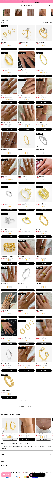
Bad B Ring (20, 95)
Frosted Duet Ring (40, 176)
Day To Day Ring (22, 337)
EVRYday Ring (39, 69)
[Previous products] (2, 429)
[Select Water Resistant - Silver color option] (43, 72)
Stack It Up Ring (39, 310)
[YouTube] (16, 472)
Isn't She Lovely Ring (5, 122)
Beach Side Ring (22, 203)
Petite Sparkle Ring (5, 149)
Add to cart (9, 75)
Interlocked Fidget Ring (6, 69)
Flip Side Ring (4, 337)
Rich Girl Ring (39, 122)
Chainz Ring (38, 229)
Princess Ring (21, 310)
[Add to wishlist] (2, 39)
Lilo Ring (20, 149)
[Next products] (50, 429)
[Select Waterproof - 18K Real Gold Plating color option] (8, 46)
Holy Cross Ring (39, 95)
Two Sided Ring (21, 363)
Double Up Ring (39, 203)
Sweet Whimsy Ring (22, 176)
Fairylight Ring (21, 283)
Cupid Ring (21, 229)
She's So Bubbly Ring (6, 229)
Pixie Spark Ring (22, 69)
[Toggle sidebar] (45, 6)
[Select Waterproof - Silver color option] (10, 46)
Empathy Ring (4, 95)
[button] (4, 6)
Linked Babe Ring (40, 337)
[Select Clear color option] (26, 233)
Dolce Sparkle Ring (40, 42)
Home (2, 20)
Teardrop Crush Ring (23, 42)
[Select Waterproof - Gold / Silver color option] (26, 260)
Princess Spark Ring (5, 363)
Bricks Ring (38, 283)
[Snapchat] (13, 472)
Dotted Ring (4, 176)
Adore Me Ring (4, 310)
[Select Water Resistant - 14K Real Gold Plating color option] (45, 72)
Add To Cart (12, 38)
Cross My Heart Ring (5, 390)
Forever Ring (21, 122)
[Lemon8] (19, 472)
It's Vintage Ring (4, 283)
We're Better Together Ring (42, 363)
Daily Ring (3, 42)
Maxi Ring (38, 256)
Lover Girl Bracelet (23, 434)
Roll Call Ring (21, 256)
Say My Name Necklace (41, 434)
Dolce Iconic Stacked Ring (7, 256)
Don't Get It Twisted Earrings (8, 434)
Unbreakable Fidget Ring (6, 203)
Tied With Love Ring (40, 149)
